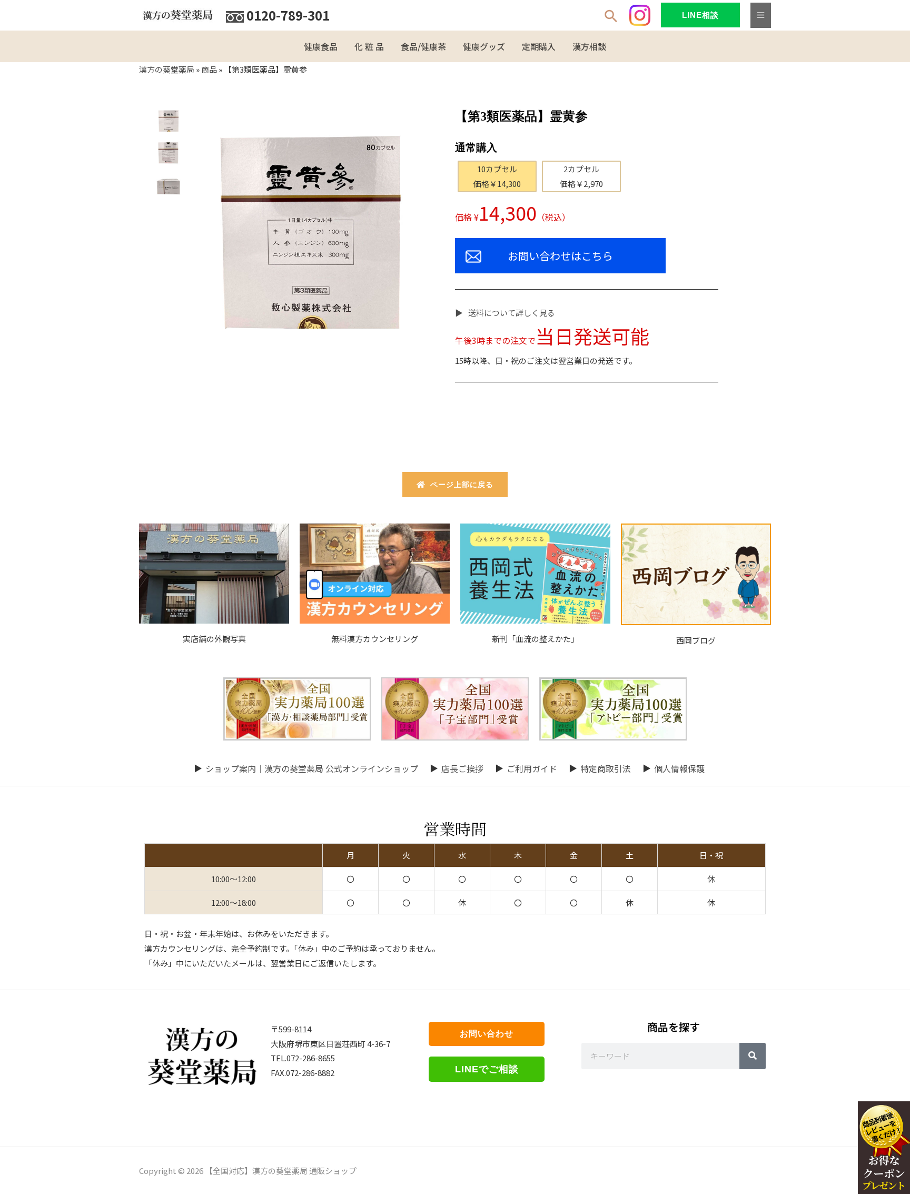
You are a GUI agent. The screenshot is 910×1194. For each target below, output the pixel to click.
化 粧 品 (369, 46)
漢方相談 (589, 46)
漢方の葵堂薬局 (166, 69)
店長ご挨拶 (462, 768)
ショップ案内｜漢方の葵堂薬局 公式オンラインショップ (311, 768)
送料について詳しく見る (511, 312)
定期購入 (539, 46)
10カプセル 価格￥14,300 (497, 176)
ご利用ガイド (532, 768)
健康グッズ (484, 46)
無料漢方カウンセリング (374, 638)
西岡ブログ (696, 640)
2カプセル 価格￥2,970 (581, 176)
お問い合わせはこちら (560, 255)
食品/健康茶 (423, 46)
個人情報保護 (679, 768)
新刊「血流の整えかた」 (535, 638)
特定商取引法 (605, 768)
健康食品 (321, 46)
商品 (209, 69)
